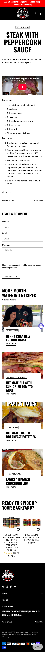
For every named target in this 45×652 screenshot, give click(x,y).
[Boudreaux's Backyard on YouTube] (15, 587)
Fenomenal (17, 637)
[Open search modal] (36, 13)
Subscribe (38, 622)
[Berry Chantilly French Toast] (22, 318)
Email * (5, 233)
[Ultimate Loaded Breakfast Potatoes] (22, 415)
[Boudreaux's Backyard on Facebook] (3, 587)
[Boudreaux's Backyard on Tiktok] (11, 587)
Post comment (11, 276)
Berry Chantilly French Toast (18, 338)
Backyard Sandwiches (16, 377)
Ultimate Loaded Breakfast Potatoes (21, 434)
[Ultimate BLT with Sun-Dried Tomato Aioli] (22, 365)
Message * (6, 245)
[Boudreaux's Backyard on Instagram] (7, 587)
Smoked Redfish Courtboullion (18, 481)
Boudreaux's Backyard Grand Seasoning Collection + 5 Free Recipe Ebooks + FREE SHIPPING (11, 542)
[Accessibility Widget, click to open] (41, 326)
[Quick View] (18, 529)
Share (8, 192)
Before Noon (12, 331)
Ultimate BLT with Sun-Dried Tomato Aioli (19, 386)
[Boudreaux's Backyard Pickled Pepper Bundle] (31, 522)
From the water (14, 474)
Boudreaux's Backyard (23, 632)
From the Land (22, 27)
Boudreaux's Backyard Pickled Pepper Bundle (31, 537)
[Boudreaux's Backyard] (23, 13)
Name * (5, 221)
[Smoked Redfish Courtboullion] (22, 462)
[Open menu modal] (3, 13)
